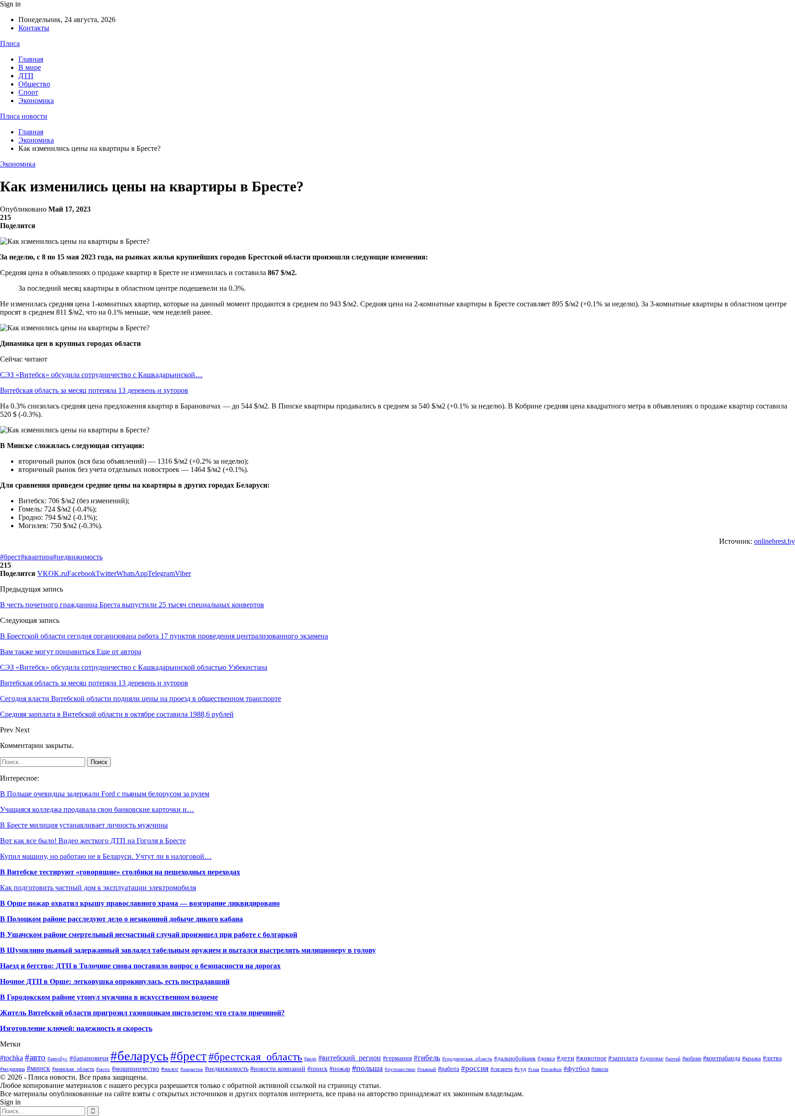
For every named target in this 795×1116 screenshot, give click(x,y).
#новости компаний (277, 1068)
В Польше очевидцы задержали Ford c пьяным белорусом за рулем (104, 794)
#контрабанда (721, 1058)
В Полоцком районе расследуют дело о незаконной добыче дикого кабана (121, 919)
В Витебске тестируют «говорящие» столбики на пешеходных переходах (120, 872)
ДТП (26, 76)
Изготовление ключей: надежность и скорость (76, 1028)
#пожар (339, 1068)
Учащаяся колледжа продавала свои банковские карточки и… (97, 809)
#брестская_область (255, 1056)
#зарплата (623, 1058)
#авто (35, 1057)
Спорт (28, 92)
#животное (591, 1058)
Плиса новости (23, 116)
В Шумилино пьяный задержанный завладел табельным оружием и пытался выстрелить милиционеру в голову (188, 950)
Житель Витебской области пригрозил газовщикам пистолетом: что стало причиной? (142, 1013)
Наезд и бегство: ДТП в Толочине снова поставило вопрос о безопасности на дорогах (140, 966)
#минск (38, 1068)
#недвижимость (78, 557)
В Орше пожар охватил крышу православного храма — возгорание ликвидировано (140, 903)
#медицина (12, 1069)
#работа (448, 1068)
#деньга (546, 1058)
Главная (30, 59)
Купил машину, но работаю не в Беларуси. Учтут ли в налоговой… (106, 856)
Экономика (36, 100)
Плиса (10, 43)
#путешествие (400, 1069)
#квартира (37, 557)
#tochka (11, 1058)
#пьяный (426, 1069)
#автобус (57, 1058)
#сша (533, 1069)
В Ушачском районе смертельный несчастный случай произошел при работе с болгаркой (148, 934)
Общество (34, 84)
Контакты (33, 28)
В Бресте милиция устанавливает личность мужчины (84, 825)
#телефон (551, 1069)
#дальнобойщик (515, 1058)
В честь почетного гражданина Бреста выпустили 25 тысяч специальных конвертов (132, 605)
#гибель (427, 1057)
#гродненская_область (467, 1058)
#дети (565, 1058)
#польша (367, 1068)
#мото (103, 1069)
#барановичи (89, 1058)
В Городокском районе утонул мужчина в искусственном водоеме (109, 997)
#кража (751, 1058)
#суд (520, 1068)
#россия (475, 1068)
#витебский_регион (349, 1058)
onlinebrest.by (774, 541)
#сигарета (501, 1069)
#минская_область (73, 1069)
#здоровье (651, 1058)
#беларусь (139, 1055)
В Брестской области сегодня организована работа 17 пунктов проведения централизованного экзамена (164, 636)
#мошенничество (135, 1068)
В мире (29, 67)
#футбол (576, 1068)
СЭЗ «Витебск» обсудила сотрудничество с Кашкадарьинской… (101, 375)
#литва (772, 1058)
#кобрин (691, 1058)
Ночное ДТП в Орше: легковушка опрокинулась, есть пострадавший (115, 981)
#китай (672, 1058)
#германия (397, 1058)
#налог (170, 1068)
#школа (599, 1069)
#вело (310, 1058)
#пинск (317, 1068)
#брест (10, 557)
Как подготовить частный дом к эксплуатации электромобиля (98, 888)
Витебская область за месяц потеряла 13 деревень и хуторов (94, 390)
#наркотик (191, 1069)
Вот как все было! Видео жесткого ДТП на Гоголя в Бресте (93, 841)
